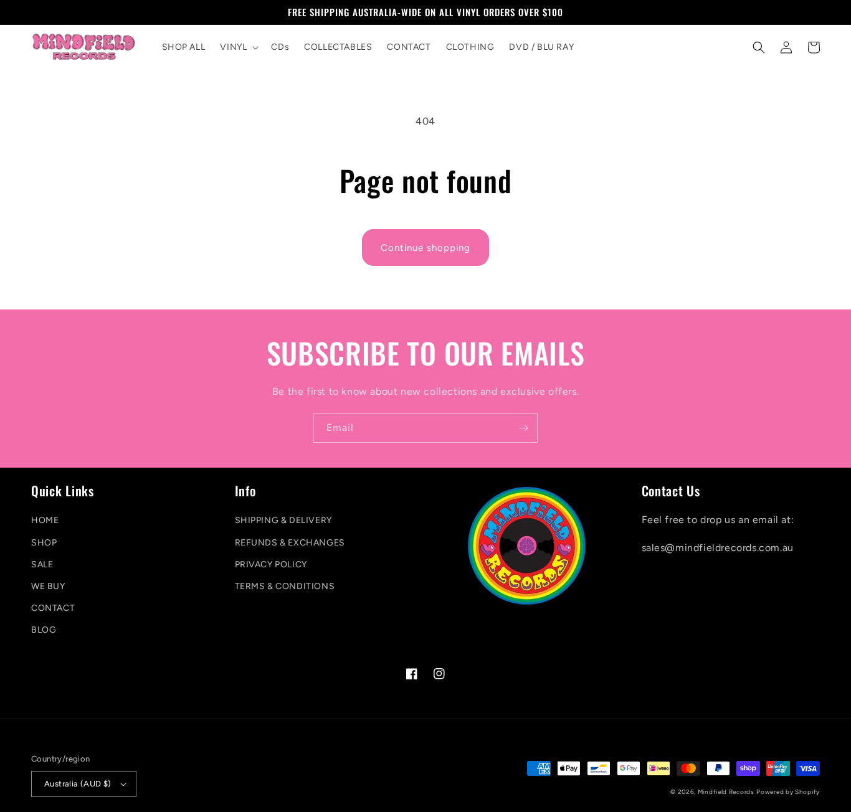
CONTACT (53, 608)
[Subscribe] (523, 428)
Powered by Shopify (788, 792)
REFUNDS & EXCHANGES (290, 542)
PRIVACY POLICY (271, 564)
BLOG (43, 630)
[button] (238, 47)
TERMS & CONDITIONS (285, 586)
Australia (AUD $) (78, 783)
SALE (42, 564)
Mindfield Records (726, 792)
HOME (45, 520)
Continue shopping (425, 247)
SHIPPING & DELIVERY (283, 520)
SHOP (44, 542)
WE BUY (48, 586)
